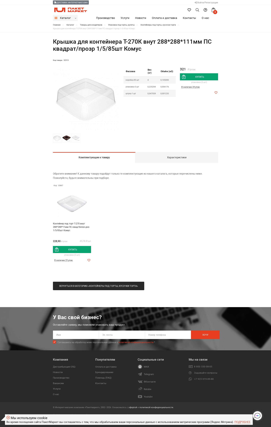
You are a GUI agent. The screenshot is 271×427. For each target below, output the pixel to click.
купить (199, 76)
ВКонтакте (150, 381)
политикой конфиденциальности (136, 342)
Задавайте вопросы (205, 372)
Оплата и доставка (164, 18)
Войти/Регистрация (207, 2)
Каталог (65, 18)
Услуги (125, 18)
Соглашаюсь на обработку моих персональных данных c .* (106, 342)
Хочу (205, 334)
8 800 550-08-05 (203, 366)
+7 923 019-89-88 (204, 379)
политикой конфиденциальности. (156, 407)
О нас (205, 18)
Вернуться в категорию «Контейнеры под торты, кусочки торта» (98, 285)
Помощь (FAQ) (103, 377)
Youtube (148, 396)
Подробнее (242, 422)
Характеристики (176, 157)
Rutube (147, 389)
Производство (105, 18)
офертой (133, 407)
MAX (146, 366)
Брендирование (104, 372)
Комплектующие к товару (94, 157)
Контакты (189, 18)
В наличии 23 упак (63, 260)
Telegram (149, 374)
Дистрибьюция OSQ (64, 366)
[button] (116, 99)
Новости (140, 18)
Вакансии (58, 383)
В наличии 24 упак (190, 86)
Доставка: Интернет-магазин (72, 2)
